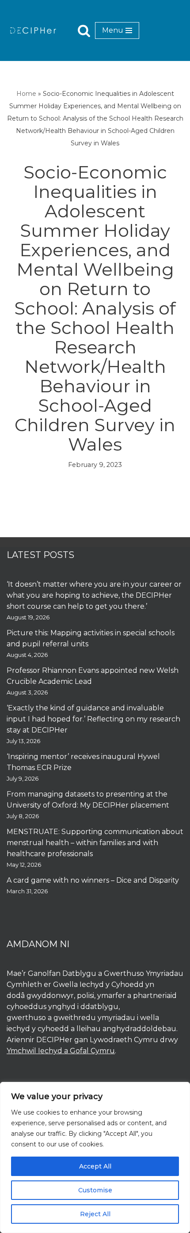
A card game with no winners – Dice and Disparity (93, 880)
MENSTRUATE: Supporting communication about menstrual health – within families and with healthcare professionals (95, 842)
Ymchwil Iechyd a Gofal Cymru (61, 1051)
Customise (95, 1190)
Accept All (95, 1166)
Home (26, 94)
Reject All (95, 1214)
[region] (95, 1157)
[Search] (84, 30)
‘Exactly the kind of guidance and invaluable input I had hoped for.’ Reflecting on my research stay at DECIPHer (93, 719)
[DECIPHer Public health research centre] (33, 30)
